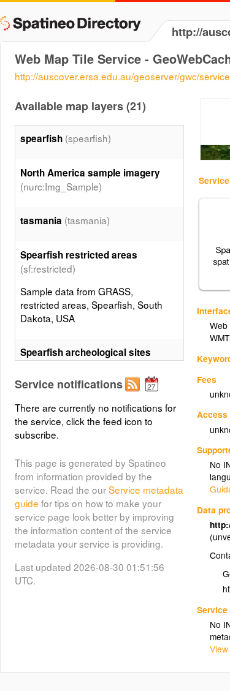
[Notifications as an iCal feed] (153, 394)
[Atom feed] (134, 394)
